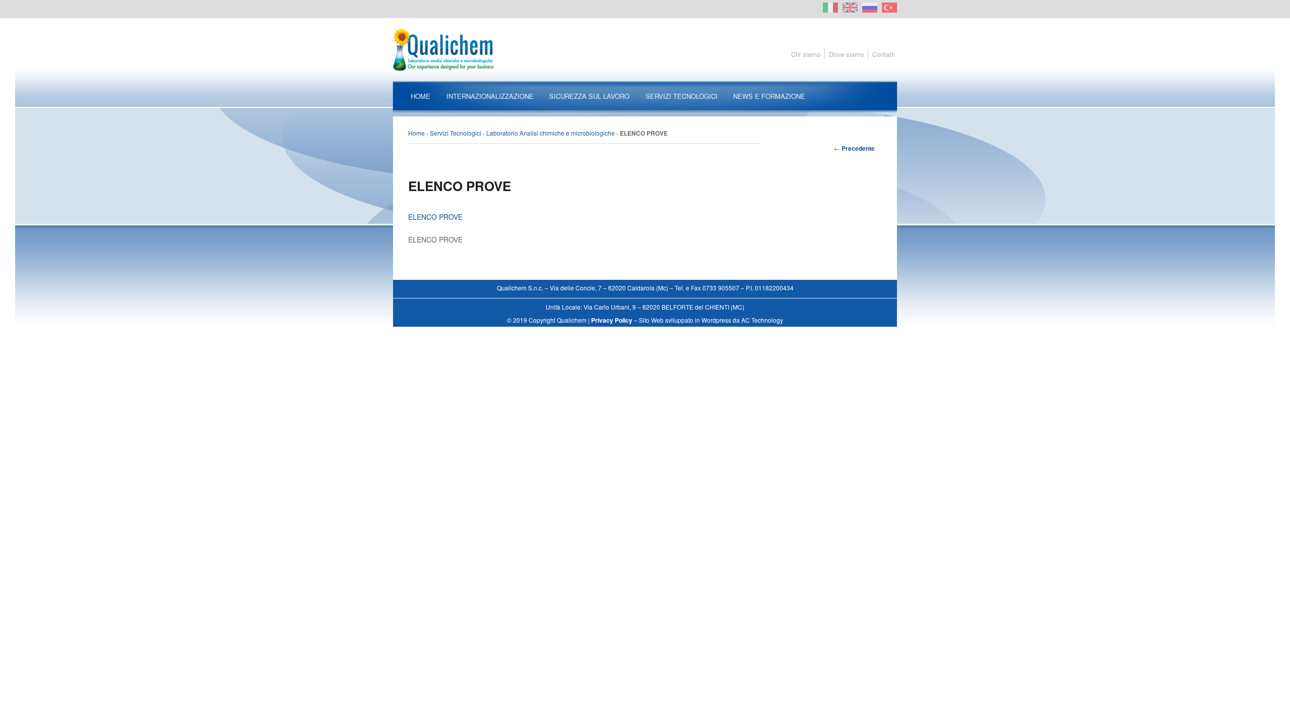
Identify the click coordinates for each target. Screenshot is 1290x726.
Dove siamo (846, 54)
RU (869, 8)
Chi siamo (805, 54)
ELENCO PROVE (435, 217)
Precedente (854, 148)
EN (850, 8)
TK (889, 8)
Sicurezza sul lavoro (589, 96)
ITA (830, 8)
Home (420, 96)
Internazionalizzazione (490, 96)
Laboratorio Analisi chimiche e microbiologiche (550, 133)
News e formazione (769, 96)
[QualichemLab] (645, 49)
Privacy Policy (611, 320)
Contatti (883, 54)
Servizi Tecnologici (682, 96)
